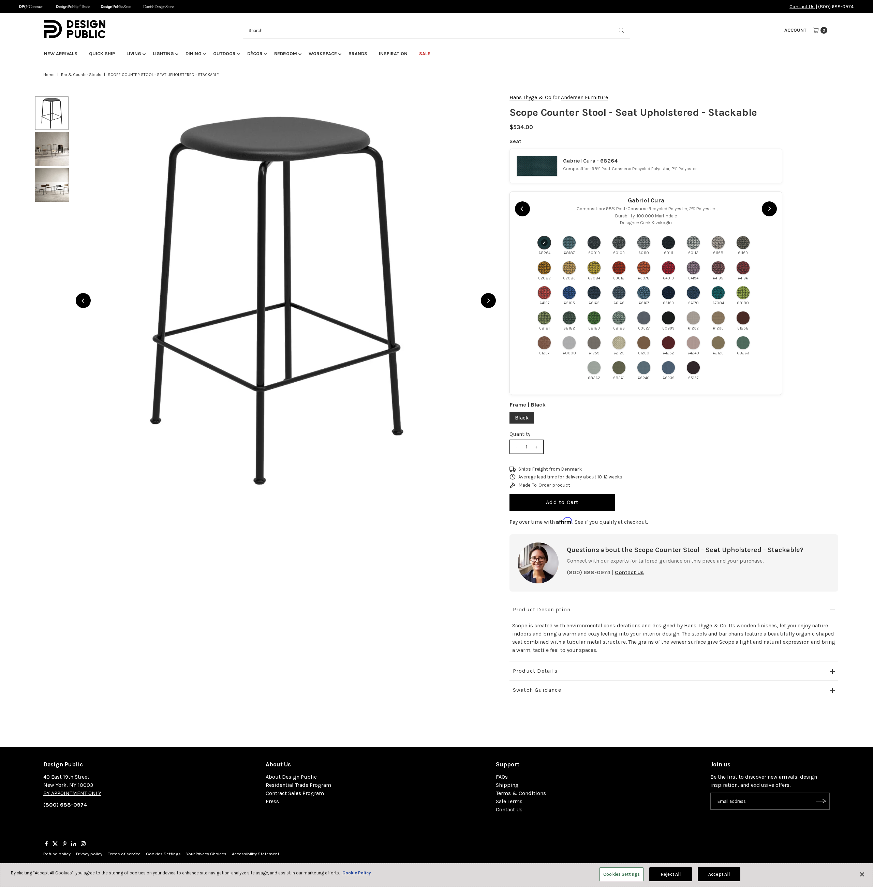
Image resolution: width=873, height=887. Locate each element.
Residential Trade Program (298, 785)
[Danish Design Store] (158, 6)
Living (134, 54)
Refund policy (57, 853)
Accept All (719, 874)
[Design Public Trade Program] (73, 6)
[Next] (488, 300)
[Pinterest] (64, 844)
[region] (285, 300)
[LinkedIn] (73, 844)
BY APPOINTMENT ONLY (72, 793)
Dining (194, 54)
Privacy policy (89, 853)
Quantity (519, 434)
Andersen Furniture (584, 97)
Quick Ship (102, 54)
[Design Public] (115, 6)
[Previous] (83, 300)
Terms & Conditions (521, 793)
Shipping (507, 785)
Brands (358, 54)
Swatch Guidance (537, 690)
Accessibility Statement (255, 853)
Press (272, 801)
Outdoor (224, 54)
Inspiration (393, 54)
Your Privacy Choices (206, 853)
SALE (424, 54)
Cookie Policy (356, 872)
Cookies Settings (163, 853)
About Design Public (291, 777)
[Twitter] (55, 844)
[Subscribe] (821, 801)
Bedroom (285, 54)
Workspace (323, 54)
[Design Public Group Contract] (30, 6)
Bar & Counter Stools (81, 74)
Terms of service (124, 853)
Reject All (671, 874)
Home (49, 74)
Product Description (542, 609)
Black (522, 417)
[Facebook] (46, 844)
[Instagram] (83, 844)
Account (795, 30)
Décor (255, 54)
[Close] (862, 874)
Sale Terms (509, 801)
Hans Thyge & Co (530, 97)
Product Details (535, 671)
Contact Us (802, 7)
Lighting (163, 54)
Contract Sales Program (295, 793)
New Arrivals (60, 54)
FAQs (502, 777)
